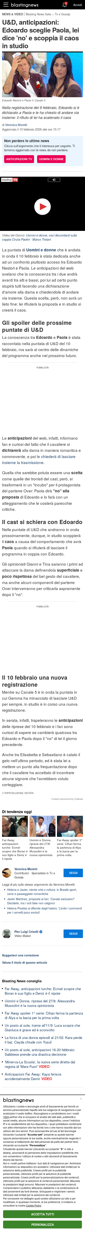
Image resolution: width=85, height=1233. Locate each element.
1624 (6, 1117)
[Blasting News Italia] (25, 4)
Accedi (77, 5)
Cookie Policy (33, 1205)
